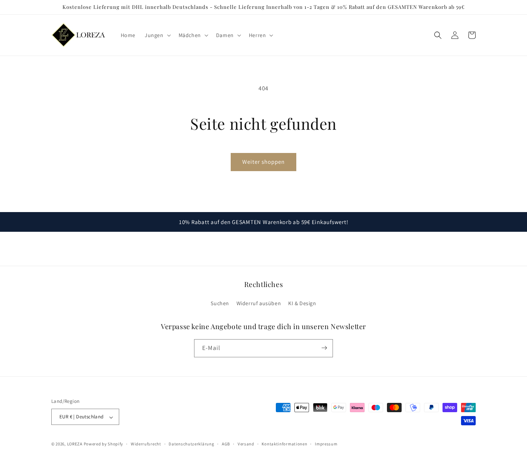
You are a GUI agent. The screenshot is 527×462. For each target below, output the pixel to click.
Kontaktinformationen (284, 444)
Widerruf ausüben (258, 303)
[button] (157, 35)
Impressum (326, 444)
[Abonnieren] (324, 348)
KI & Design (302, 303)
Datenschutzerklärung (191, 444)
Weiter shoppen (263, 161)
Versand (246, 444)
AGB (226, 444)
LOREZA (75, 444)
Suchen (220, 303)
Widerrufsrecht (146, 444)
